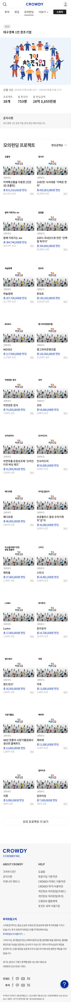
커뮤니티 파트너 (11, 881)
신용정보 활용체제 (47, 901)
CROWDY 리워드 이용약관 (52, 881)
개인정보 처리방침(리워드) (52, 891)
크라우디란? (9, 871)
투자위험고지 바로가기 (13, 934)
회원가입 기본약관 (47, 876)
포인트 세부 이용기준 (49, 906)
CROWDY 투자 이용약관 (50, 886)
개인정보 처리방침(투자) (51, 896)
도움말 (41, 871)
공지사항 (7, 876)
